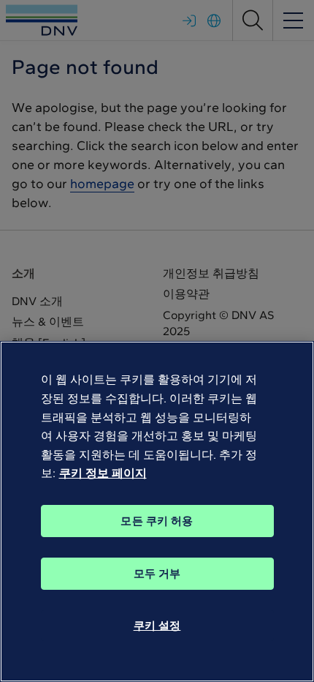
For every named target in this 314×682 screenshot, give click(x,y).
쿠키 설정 (157, 625)
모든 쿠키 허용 (156, 521)
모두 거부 (157, 573)
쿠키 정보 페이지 (103, 473)
